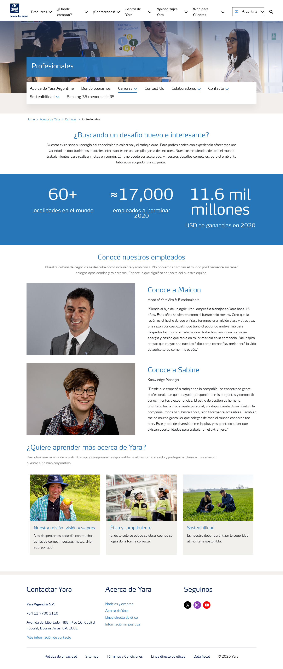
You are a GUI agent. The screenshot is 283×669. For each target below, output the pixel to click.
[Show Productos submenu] (50, 12)
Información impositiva (122, 624)
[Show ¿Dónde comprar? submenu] (86, 12)
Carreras (70, 119)
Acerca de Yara (50, 119)
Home (31, 119)
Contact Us (154, 89)
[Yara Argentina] (19, 10)
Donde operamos (96, 89)
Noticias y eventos (119, 604)
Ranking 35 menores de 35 (91, 97)
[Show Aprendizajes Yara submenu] (186, 12)
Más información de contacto (49, 637)
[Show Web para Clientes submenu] (223, 12)
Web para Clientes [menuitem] (200, 12)
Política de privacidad (61, 656)
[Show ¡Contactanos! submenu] (118, 12)
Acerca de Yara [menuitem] (133, 12)
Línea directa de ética (121, 617)
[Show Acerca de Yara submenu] (149, 12)
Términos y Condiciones (125, 656)
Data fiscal (202, 656)
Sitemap (91, 656)
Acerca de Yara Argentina (52, 89)
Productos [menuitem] (39, 12)
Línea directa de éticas (168, 656)
